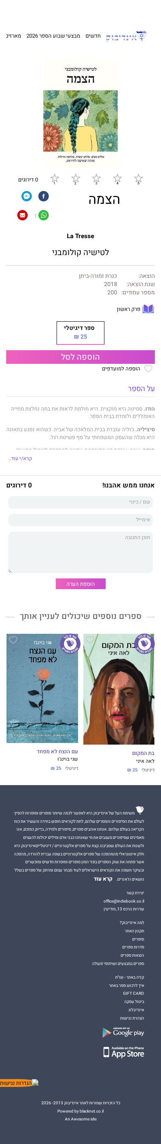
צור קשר (23, 11)
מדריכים (70, 10)
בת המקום (143, 753)
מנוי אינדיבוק (45, 11)
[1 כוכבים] (54, 177)
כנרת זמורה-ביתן (98, 276)
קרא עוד (103, 879)
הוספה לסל (80, 357)
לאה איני (145, 761)
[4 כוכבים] (117, 177)
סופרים (138, 939)
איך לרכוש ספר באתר (126, 985)
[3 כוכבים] (96, 177)
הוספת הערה (80, 584)
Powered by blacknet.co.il (80, 1111)
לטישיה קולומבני (80, 252)
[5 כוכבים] (138, 177)
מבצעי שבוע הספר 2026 (53, 36)
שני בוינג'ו (67, 759)
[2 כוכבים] (75, 177)
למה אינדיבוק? (118, 11)
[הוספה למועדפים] (90, 641)
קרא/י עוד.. (20, 458)
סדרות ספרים (133, 947)
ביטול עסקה (134, 1001)
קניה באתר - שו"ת (129, 977)
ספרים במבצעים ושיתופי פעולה (118, 963)
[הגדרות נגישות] (19, 1083)
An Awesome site (81, 1119)
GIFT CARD (94, 11)
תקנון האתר (134, 931)
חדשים (93, 36)
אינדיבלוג (136, 1010)
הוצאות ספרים (132, 955)
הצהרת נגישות (132, 1018)
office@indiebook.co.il (124, 901)
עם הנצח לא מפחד (57, 751)
